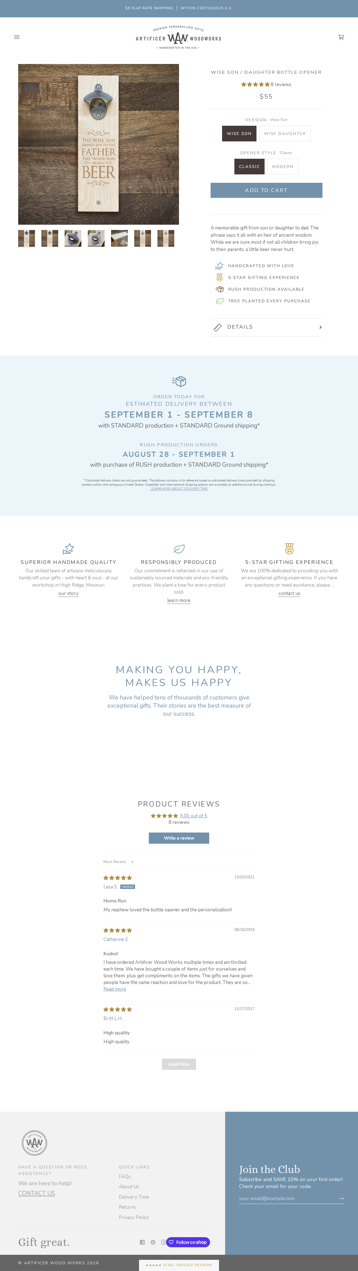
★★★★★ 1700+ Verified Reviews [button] (179, 1265)
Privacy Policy (134, 1217)
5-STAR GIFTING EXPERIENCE (264, 277)
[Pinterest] (153, 1242)
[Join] (336, 1198)
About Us (129, 1187)
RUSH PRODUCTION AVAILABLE (266, 289)
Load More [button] (179, 1064)
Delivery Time (134, 1197)
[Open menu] (22, 37)
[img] (117, 878)
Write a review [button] (179, 838)
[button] (256, 84)
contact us (289, 593)
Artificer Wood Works (54, 1263)
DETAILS (240, 327)
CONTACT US (36, 1193)
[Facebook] (142, 1242)
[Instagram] (163, 1242)
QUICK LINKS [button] (134, 1167)
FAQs (125, 1176)
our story (68, 593)
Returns (127, 1207)
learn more (178, 600)
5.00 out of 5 (193, 816)
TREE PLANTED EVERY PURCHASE (269, 301)
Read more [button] (114, 989)
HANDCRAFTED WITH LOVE (261, 266)
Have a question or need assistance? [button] (52, 1170)
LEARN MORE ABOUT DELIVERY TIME (179, 489)
